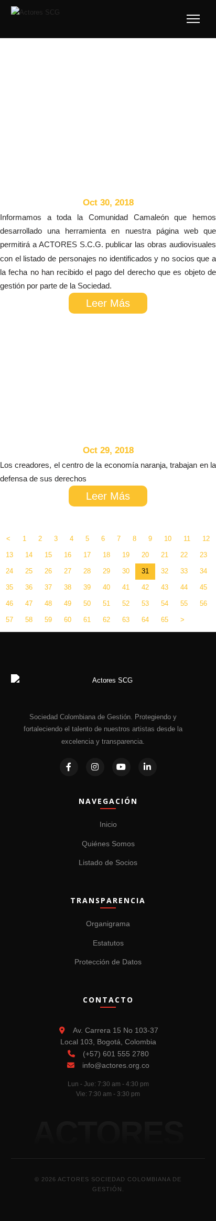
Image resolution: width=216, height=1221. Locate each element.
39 (87, 587)
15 (48, 555)
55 (184, 603)
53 (145, 603)
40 (106, 587)
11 (186, 539)
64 (145, 620)
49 (67, 603)
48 (48, 603)
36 (29, 587)
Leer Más (108, 303)
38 (67, 587)
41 (125, 587)
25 (29, 571)
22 (184, 555)
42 (145, 587)
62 (106, 620)
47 (29, 603)
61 (87, 620)
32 (164, 571)
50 (87, 603)
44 (184, 587)
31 (145, 571)
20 (145, 555)
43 (164, 587)
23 (203, 555)
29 (106, 571)
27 (67, 571)
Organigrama (108, 923)
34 (203, 571)
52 (125, 603)
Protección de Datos (108, 962)
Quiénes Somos (108, 843)
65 (164, 620)
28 (87, 571)
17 (87, 555)
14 (29, 555)
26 (48, 571)
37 (48, 587)
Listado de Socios (108, 862)
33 (184, 571)
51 (106, 603)
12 (206, 539)
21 (164, 555)
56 (203, 603)
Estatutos (108, 943)
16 (67, 555)
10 (167, 539)
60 (67, 620)
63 (125, 620)
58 (29, 620)
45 (203, 587)
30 (125, 571)
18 (106, 555)
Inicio (108, 824)
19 (125, 555)
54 (164, 603)
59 (48, 620)
